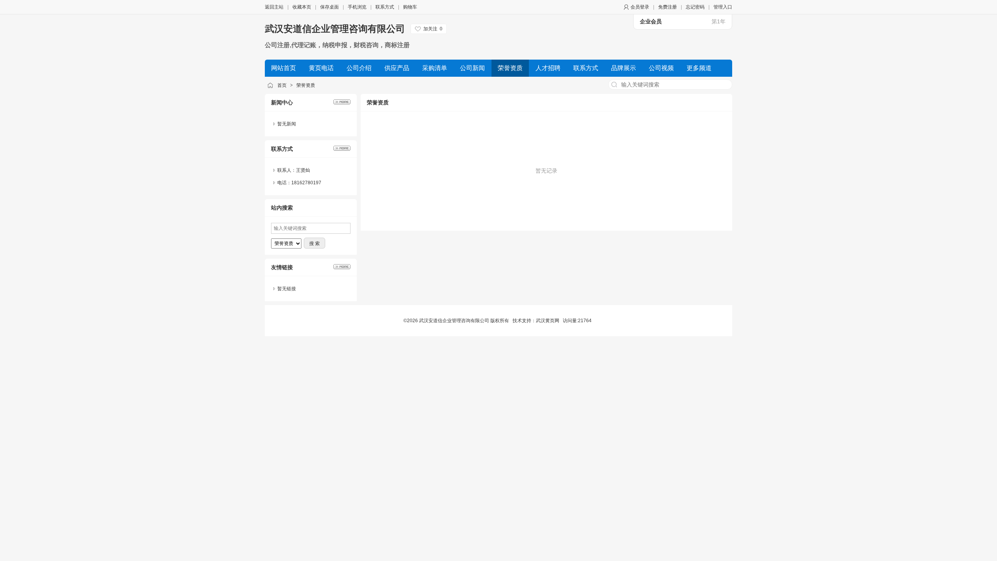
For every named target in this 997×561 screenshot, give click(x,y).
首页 (282, 85)
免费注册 (667, 7)
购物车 (410, 7)
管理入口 (722, 7)
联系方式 (384, 7)
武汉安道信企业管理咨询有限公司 (335, 28)
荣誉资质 (305, 85)
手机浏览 (357, 7)
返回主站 (274, 7)
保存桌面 (329, 7)
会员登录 (640, 7)
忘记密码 (695, 7)
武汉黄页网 (547, 320)
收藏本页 (301, 7)
